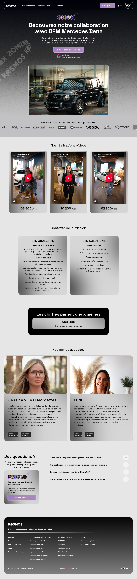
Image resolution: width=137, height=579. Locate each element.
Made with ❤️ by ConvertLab (68, 568)
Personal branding (45, 6)
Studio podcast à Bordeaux (40, 541)
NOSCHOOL (62, 541)
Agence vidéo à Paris (38, 544)
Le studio (59, 6)
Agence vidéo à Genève (39, 555)
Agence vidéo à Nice (38, 552)
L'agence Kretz (64, 548)
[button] (119, 6)
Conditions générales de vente (93, 541)
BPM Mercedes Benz (66, 555)
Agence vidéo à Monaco (39, 548)
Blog (10, 548)
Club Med (61, 544)
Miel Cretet (62, 552)
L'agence (12, 541)
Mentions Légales (88, 544)
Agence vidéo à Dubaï (38, 559)
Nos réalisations (28, 6)
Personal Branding (15, 552)
